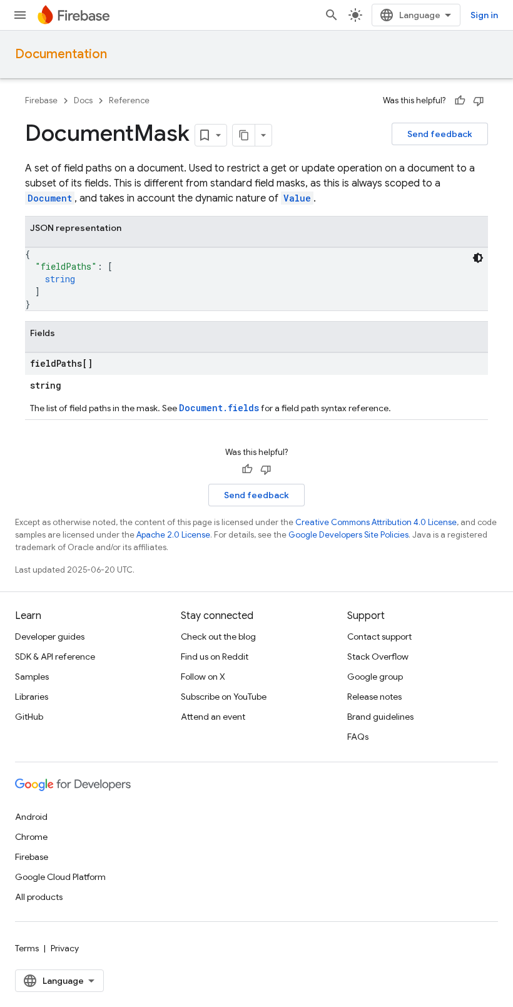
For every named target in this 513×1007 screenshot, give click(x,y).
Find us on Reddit (214, 656)
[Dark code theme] (478, 258)
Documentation (61, 54)
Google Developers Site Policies (348, 534)
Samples (32, 676)
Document (50, 198)
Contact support (379, 636)
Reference (129, 100)
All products (39, 896)
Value (297, 198)
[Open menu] (20, 15)
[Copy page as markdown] (244, 135)
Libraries (31, 696)
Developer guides (49, 636)
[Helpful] (459, 100)
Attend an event (213, 716)
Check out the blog (218, 636)
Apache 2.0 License (173, 534)
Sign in (484, 15)
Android (31, 816)
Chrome (31, 836)
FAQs (357, 736)
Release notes (374, 696)
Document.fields (219, 408)
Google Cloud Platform (60, 876)
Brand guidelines (380, 716)
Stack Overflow (378, 656)
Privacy (65, 948)
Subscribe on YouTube (224, 696)
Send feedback (439, 134)
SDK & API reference (55, 656)
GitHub (29, 716)
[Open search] (331, 15)
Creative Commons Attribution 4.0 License (376, 522)
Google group (375, 676)
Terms (27, 948)
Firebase (41, 100)
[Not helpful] (478, 100)
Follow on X (203, 676)
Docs (83, 100)
